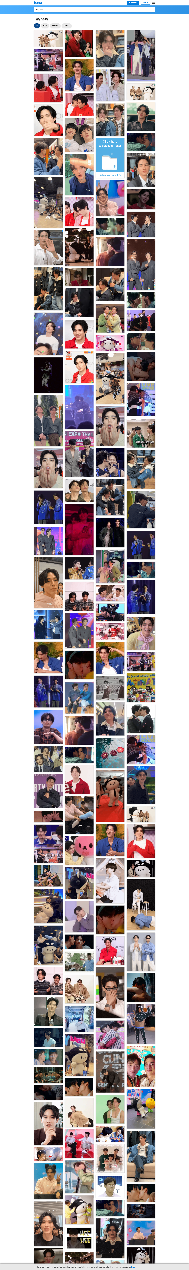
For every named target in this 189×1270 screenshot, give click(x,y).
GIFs (45, 26)
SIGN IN (145, 3)
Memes (66, 26)
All (37, 26)
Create (134, 3)
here (133, 1267)
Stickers (55, 26)
